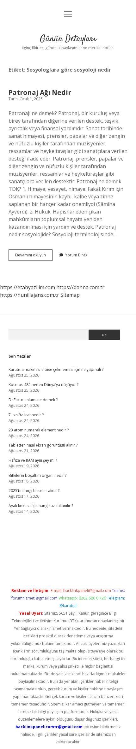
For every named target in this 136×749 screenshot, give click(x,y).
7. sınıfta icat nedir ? (26, 415)
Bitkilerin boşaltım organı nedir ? (37, 475)
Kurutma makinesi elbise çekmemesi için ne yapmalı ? (56, 369)
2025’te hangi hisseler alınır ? (34, 490)
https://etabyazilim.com (27, 287)
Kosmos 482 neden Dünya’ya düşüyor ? (43, 384)
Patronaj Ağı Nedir (40, 92)
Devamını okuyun (34, 256)
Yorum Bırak (76, 255)
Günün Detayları (68, 39)
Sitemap (70, 294)
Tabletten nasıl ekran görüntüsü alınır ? (43, 445)
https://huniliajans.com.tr (29, 294)
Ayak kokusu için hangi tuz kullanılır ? (41, 505)
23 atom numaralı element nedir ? (39, 430)
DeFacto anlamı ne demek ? (33, 399)
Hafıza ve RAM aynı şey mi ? (33, 460)
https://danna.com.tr (80, 287)
